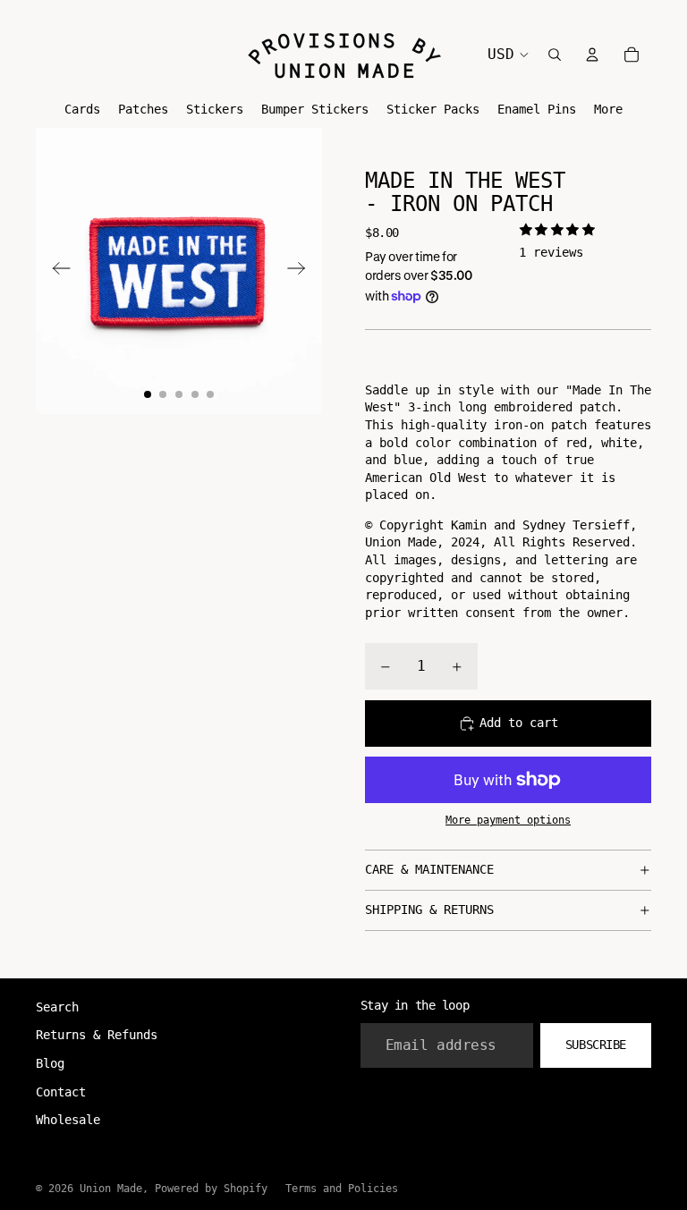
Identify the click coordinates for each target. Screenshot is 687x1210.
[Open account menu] (592, 54)
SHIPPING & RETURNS (429, 909)
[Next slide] (302, 271)
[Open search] (554, 54)
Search (57, 1007)
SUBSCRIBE (595, 1044)
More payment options (508, 820)
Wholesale (68, 1120)
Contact (61, 1092)
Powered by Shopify (211, 1188)
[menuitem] (608, 109)
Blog (50, 1063)
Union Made (111, 1188)
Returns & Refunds (96, 1035)
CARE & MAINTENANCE (429, 869)
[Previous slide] (56, 271)
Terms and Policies (341, 1188)
